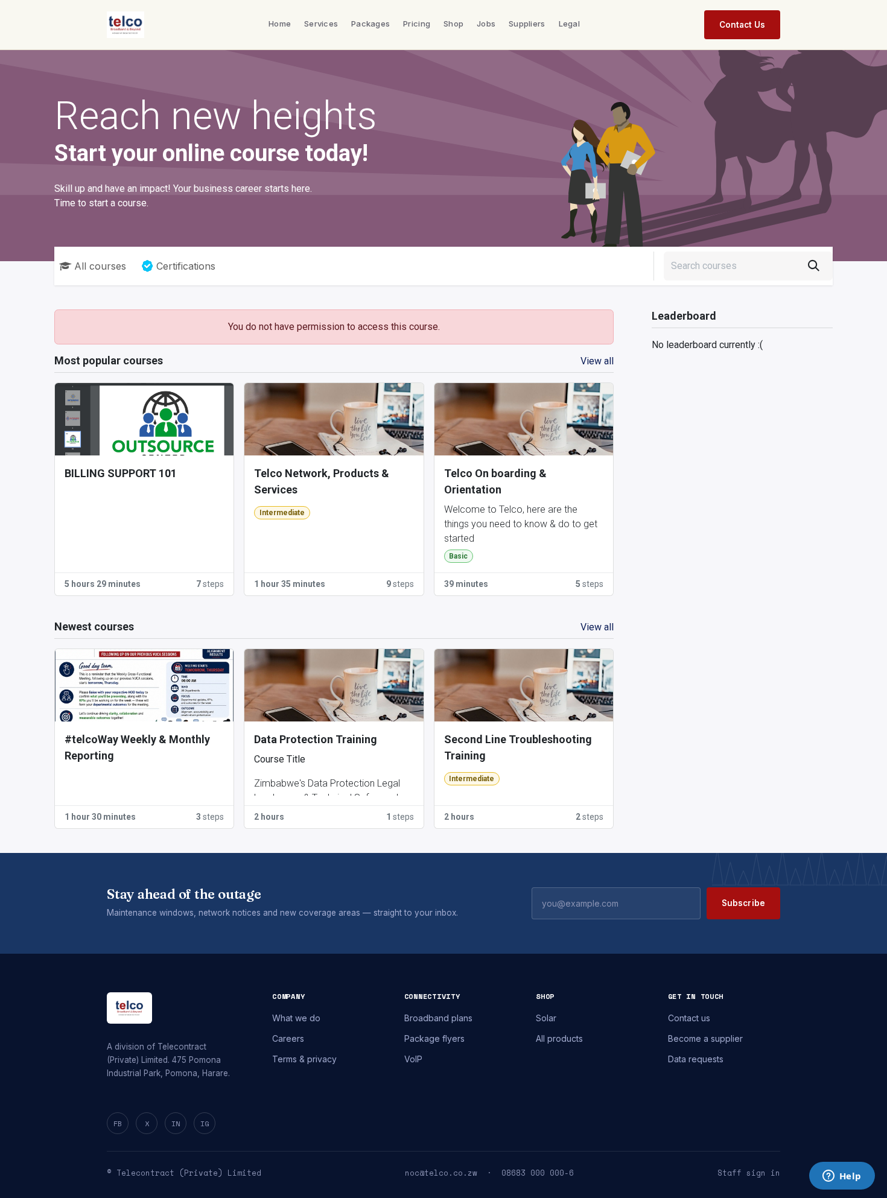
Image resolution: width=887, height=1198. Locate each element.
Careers (288, 1038)
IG (204, 1123)
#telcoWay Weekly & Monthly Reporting (137, 747)
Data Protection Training (315, 739)
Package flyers (434, 1038)
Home (280, 23)
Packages (370, 23)
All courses (100, 266)
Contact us (689, 1018)
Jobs (486, 23)
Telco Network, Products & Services (321, 481)
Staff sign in (748, 1173)
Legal (569, 23)
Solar (546, 1018)
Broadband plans (438, 1018)
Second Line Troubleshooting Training (518, 747)
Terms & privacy (304, 1059)
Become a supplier (705, 1038)
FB (117, 1123)
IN (175, 1123)
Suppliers (527, 23)
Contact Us (742, 25)
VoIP (413, 1059)
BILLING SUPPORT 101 (121, 473)
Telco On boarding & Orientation (495, 481)
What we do (296, 1018)
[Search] (814, 266)
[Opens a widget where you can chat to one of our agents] (842, 1177)
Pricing (416, 23)
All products (559, 1038)
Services (321, 23)
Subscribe (743, 903)
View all (597, 361)
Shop (453, 23)
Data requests (695, 1059)
